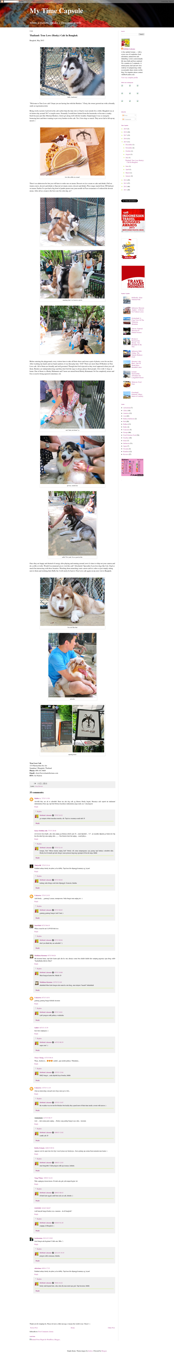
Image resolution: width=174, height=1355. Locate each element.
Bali (124, 421)
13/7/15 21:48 (57, 982)
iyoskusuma (38, 1238)
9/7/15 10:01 (58, 1012)
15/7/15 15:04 (58, 1072)
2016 (125, 138)
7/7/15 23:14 (46, 865)
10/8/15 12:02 (58, 1132)
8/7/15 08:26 (52, 955)
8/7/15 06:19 (46, 925)
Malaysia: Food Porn (136, 383)
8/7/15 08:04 (58, 940)
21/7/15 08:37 (47, 1118)
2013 (125, 183)
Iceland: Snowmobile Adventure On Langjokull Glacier (138, 375)
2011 (125, 190)
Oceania (125, 449)
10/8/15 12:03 (58, 1162)
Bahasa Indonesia (128, 419)
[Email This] (39, 783)
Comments (127, 119)
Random (126, 451)
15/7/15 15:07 (58, 1102)
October (128, 151)
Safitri (36, 1027)
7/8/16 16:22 (58, 1283)
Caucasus (126, 430)
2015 (125, 142)
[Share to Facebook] (44, 783)
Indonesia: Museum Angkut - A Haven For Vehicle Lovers (138, 310)
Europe (125, 432)
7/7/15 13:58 (46, 798)
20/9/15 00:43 (58, 1193)
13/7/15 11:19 (46, 1088)
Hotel (125, 440)
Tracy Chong (39, 1057)
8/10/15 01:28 (58, 1223)
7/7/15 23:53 (46, 895)
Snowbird (37, 925)
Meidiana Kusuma (40, 955)
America (126, 413)
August (128, 154)
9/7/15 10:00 (58, 972)
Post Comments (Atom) (45, 1331)
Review (40, 786)
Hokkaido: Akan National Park (137, 298)
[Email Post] (34, 783)
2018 (125, 132)
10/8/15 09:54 (49, 1148)
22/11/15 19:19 (59, 1253)
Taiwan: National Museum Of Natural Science (137, 330)
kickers (90, 1351)
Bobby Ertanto (39, 1148)
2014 (125, 180)
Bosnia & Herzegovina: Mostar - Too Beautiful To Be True (137, 343)
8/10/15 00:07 (46, 1208)
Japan (125, 446)
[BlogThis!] (40, 783)
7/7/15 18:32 (58, 815)
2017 (125, 135)
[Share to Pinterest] (46, 783)
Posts (125, 115)
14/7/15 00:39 (58, 1042)
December (129, 144)
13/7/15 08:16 (48, 1058)
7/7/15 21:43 (58, 847)
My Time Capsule (56, 10)
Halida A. (37, 798)
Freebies (126, 438)
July (127, 157)
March (128, 173)
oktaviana (37, 1268)
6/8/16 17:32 (46, 1268)
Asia (36, 786)
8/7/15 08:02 (58, 880)
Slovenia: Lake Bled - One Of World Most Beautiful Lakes (137, 364)
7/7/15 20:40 (52, 831)
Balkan (125, 424)
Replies (39, 811)
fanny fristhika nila (40, 830)
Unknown (37, 895)
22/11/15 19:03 (48, 1238)
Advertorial (126, 408)
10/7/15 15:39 (43, 1028)
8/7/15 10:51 (46, 997)
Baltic (125, 427)
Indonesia (126, 443)
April (127, 169)
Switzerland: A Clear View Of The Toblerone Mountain (138, 321)
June (127, 166)
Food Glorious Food (129, 435)
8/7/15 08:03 (58, 910)
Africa (125, 410)
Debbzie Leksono (45, 815)
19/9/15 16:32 (48, 1178)
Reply (36, 807)
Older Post (111, 1328)
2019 (125, 129)
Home (73, 1328)
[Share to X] (42, 783)
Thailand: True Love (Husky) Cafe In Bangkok (134, 161)
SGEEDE (37, 1208)
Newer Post (34, 1328)
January (128, 176)
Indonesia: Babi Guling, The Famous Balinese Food (137, 354)
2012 (125, 186)
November (129, 148)
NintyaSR (37, 865)
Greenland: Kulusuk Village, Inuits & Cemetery (137, 394)
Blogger (104, 1351)
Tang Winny (38, 1178)
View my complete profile (129, 77)
